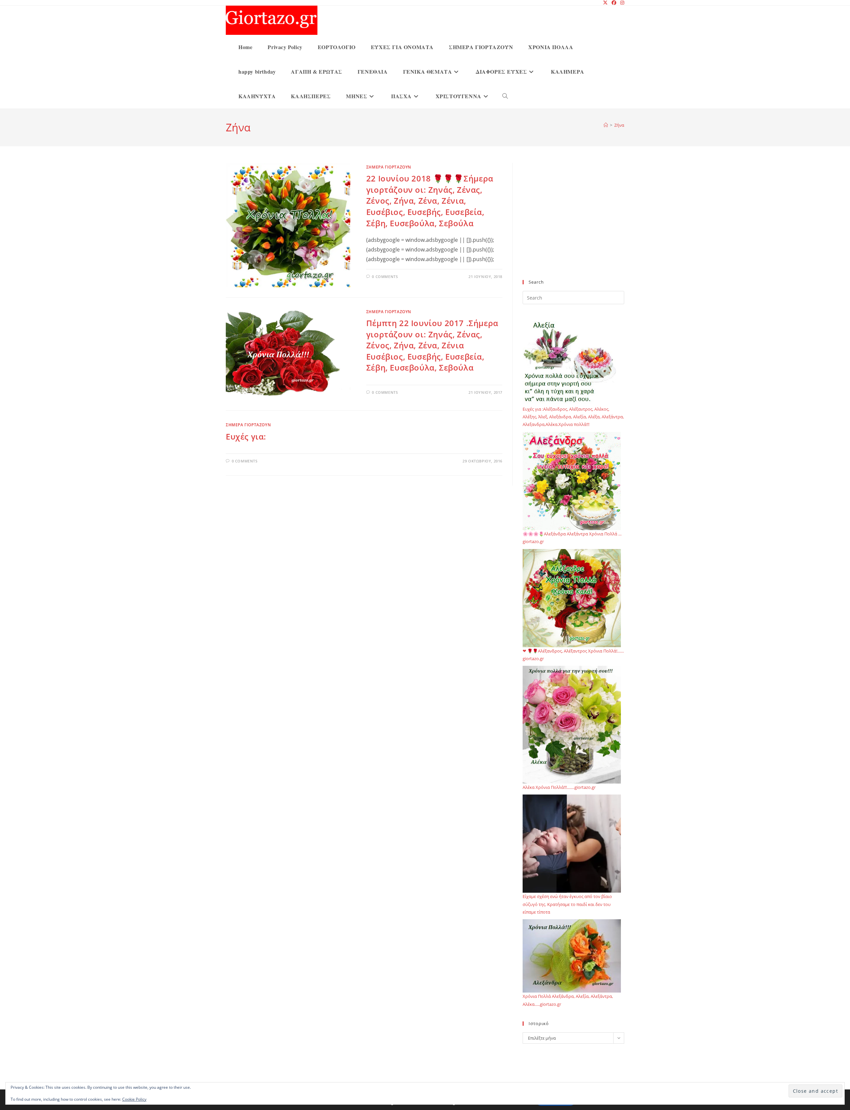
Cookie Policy (134, 1099)
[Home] (606, 125)
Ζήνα (619, 125)
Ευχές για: (246, 436)
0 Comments (385, 276)
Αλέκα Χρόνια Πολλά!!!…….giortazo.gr (559, 787)
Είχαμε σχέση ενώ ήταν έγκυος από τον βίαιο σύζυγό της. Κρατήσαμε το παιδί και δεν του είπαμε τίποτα (567, 904)
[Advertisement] (573, 225)
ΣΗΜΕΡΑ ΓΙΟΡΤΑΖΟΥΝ (388, 167)
